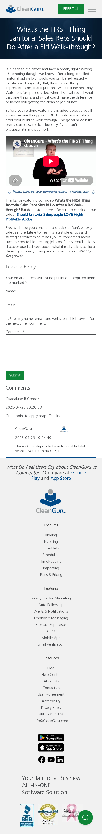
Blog (51, 668)
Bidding (51, 535)
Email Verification (51, 644)
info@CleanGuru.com (51, 721)
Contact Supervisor (51, 625)
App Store (61, 478)
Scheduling (51, 555)
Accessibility (51, 701)
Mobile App (51, 638)
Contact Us (51, 688)
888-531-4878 (51, 714)
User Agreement (51, 694)
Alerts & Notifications (51, 611)
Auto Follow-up (51, 605)
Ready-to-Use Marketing (51, 598)
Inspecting (51, 568)
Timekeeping (51, 561)
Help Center (51, 675)
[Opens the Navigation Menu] (92, 9)
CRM (51, 631)
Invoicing (51, 542)
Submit (14, 375)
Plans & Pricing (51, 575)
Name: (11, 291)
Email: (10, 305)
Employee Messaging (51, 618)
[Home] (25, 9)
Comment (15, 332)
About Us (51, 681)
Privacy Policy (51, 708)
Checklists (51, 548)
